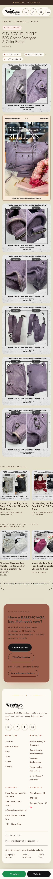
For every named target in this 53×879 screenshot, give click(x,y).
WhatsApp (14, 874)
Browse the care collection (23, 673)
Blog (7, 751)
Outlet (8, 761)
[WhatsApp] (32, 727)
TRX (24, 631)
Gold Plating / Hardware (36, 777)
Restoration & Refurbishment (36, 752)
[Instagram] (8, 727)
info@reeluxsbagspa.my (15, 810)
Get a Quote (38, 874)
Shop (7, 756)
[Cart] (41, 11)
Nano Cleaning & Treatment (37, 743)
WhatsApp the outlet (21, 657)
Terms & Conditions (26, 856)
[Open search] (25, 11)
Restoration (35, 54)
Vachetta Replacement (35, 760)
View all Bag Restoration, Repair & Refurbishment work (26, 585)
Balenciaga (21, 22)
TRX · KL (33, 798)
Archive (6, 22)
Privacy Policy (41, 856)
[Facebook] (24, 727)
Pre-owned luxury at (21, 840)
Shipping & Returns (10, 856)
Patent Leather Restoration (36, 769)
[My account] (33, 11)
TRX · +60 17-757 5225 (13, 803)
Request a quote (20, 647)
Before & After (11, 746)
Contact (8, 766)
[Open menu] (48, 11)
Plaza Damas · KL (37, 793)
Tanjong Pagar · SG (38, 805)
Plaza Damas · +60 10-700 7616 (15, 795)
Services (9, 741)
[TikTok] (16, 727)
